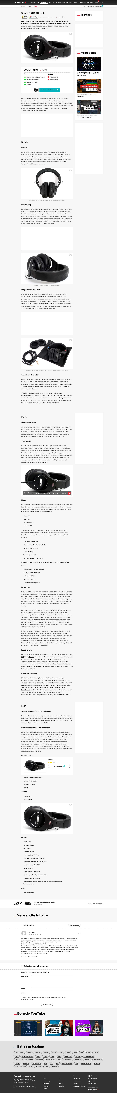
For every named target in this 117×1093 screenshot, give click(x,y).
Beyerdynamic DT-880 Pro (61, 664)
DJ (50, 2)
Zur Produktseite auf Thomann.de (92, 6)
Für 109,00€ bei (58, 766)
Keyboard (61, 2)
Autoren (75, 1083)
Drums (55, 2)
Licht (70, 2)
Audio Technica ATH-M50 (37, 666)
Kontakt (75, 1076)
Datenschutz (77, 1081)
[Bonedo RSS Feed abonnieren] (102, 2)
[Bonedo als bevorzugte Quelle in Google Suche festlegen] (33, 17)
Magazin (90, 2)
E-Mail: (23, 993)
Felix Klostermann (44, 17)
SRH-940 (46, 685)
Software (83, 2)
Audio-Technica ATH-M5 (60, 694)
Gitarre (32, 2)
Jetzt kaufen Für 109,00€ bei (48, 90)
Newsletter (23, 1086)
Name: (23, 988)
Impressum (76, 1078)
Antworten (24, 956)
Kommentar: (25, 976)
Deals (96, 2)
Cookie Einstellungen (79, 1086)
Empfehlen (35, 956)
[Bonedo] (20, 2)
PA (67, 2)
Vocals (76, 2)
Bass (38, 2)
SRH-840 (31, 657)
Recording (44, 2)
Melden (29, 956)
